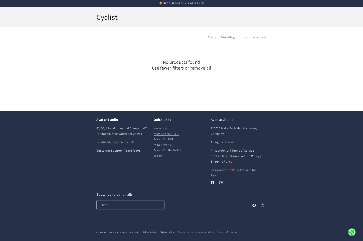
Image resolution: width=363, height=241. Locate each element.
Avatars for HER (163, 144)
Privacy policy (167, 232)
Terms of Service (243, 151)
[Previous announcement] (94, 3)
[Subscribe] (160, 205)
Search (158, 155)
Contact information (227, 232)
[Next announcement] (268, 3)
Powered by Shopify (129, 232)
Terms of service (186, 232)
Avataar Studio (111, 232)
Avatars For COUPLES (166, 134)
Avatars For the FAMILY (168, 150)
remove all (200, 68)
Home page (161, 128)
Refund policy (149, 232)
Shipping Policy (221, 162)
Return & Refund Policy (243, 156)
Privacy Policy (220, 151)
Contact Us (218, 156)
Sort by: (212, 37)
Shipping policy (205, 232)
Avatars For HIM (163, 139)
